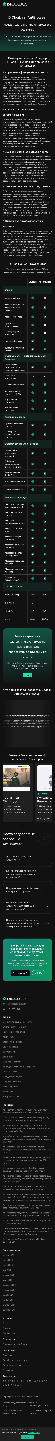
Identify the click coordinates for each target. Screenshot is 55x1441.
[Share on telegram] (13, 1008)
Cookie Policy (34, 1432)
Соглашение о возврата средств (40, 1411)
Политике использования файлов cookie (14, 1411)
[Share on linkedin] (9, 1008)
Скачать (38, 973)
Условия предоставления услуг (14, 1404)
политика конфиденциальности (38, 1404)
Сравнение (10, 793)
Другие (18, 1385)
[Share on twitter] (4, 1008)
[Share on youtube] (18, 1008)
